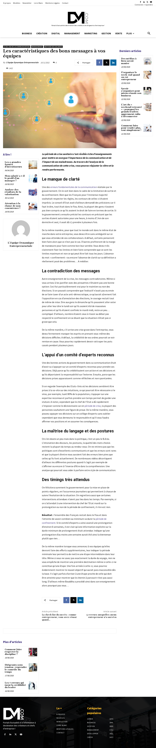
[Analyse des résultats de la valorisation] (33, 192)
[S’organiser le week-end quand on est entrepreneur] (147, 75)
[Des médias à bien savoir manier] (147, 61)
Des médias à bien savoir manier (128, 61)
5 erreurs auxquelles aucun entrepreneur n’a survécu (101, 616)
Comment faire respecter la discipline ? (13, 652)
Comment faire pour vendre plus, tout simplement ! (131, 128)
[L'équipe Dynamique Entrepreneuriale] (21, 229)
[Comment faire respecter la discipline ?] (33, 652)
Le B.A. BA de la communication (17, 47)
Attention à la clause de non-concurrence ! (13, 206)
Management (37, 47)
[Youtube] (151, 2)
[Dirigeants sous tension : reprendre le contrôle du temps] (33, 667)
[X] (147, 2)
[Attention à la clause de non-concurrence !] (33, 206)
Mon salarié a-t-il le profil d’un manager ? (15, 178)
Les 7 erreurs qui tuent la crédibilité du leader (15, 685)
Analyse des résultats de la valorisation (13, 192)
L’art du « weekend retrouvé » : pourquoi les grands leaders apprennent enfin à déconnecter (131, 110)
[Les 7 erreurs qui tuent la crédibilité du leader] (33, 685)
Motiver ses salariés (53, 47)
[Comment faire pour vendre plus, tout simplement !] (147, 128)
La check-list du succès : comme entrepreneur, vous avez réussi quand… (59, 617)
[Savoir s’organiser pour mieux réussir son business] (147, 91)
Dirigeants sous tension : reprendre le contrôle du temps (16, 668)
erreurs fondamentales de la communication (73, 187)
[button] (149, 33)
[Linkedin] (144, 2)
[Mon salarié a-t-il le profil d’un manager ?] (33, 178)
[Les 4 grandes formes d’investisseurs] (33, 165)
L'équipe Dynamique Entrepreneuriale (22, 62)
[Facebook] (140, 2)
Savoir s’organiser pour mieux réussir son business (131, 92)
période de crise (93, 405)
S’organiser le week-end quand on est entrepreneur (130, 76)
